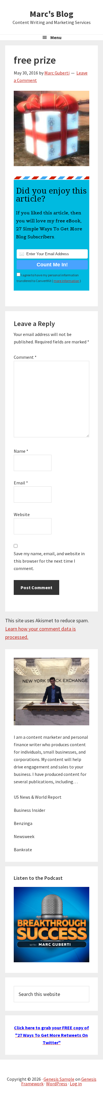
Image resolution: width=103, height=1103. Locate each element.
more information (66, 281)
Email (21, 483)
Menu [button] (56, 37)
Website (22, 514)
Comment (25, 357)
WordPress (56, 1083)
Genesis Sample (58, 1079)
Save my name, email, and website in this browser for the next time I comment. (49, 561)
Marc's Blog (51, 13)
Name (21, 451)
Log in (76, 1083)
